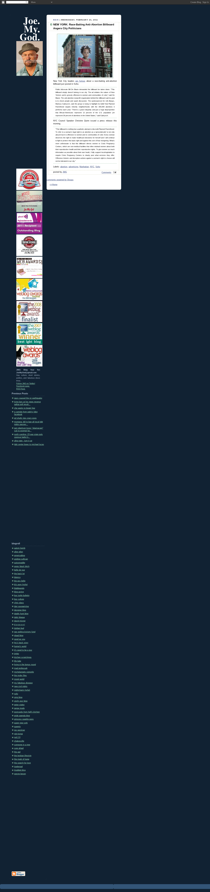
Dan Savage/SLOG (21, 606)
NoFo (16, 694)
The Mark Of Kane (21, 759)
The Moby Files (20, 675)
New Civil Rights (20, 686)
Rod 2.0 (17, 737)
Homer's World (20, 646)
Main (56, 20)
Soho (97, 167)
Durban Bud (19, 628)
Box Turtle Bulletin (21, 595)
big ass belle (19, 581)
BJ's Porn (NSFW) (21, 585)
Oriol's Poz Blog (20, 701)
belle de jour (19, 570)
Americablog (19, 555)
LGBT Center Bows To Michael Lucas (29, 444)
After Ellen (18, 552)
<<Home (53, 185)
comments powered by (60, 180)
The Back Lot (19, 574)
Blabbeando (19, 588)
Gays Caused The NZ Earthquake (28, 398)
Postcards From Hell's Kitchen (27, 712)
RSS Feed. (20, 389)
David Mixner (20, 621)
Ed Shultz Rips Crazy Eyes (25, 418)
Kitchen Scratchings (23, 657)
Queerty (17, 727)
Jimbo (16, 654)
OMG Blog (18, 697)
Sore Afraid (19, 748)
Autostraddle (19, 563)
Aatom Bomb (19, 548)
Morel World (19, 679)
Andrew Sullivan (21, 559)
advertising (73, 167)
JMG (65, 172)
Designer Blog (20, 610)
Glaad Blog (18, 635)
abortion (63, 167)
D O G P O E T (19, 625)
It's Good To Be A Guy (23, 650)
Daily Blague (19, 617)
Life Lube (17, 661)
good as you (19, 639)
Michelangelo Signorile (24, 672)
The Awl (17, 752)
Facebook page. (23, 386)
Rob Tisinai (18, 734)
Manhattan (84, 167)
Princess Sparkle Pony (24, 719)
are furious (80, 81)
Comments (106, 172)
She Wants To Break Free (24, 408)
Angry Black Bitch (21, 566)
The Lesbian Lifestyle (22, 756)
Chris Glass (19, 603)
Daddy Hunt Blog (21, 614)
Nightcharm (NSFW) (22, 690)
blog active (19, 592)
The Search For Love (22, 763)
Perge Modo (19, 708)
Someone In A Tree (22, 745)
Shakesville (19, 741)
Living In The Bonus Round (25, 665)
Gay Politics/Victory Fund (24, 632)
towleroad (18, 767)
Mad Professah (20, 668)
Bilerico (17, 577)
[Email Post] (114, 172)
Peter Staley (19, 705)
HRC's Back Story (21, 643)
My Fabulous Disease (23, 683)
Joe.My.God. (30, 28)
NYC (92, 167)
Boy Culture (19, 599)
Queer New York (21, 723)
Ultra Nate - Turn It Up (23, 441)
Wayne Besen (20, 774)
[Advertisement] (24, 495)
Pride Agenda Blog (22, 716)
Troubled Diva (20, 770)
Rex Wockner (19, 730)
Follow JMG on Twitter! (25, 383)
